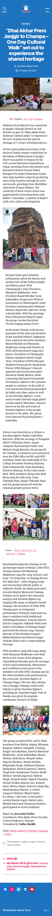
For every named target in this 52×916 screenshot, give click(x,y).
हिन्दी (11, 119)
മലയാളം (39, 119)
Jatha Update (13, 845)
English (24, 841)
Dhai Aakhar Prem (29, 66)
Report (26, 24)
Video (8, 834)
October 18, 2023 (27, 70)
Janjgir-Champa (37, 841)
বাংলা (25, 119)
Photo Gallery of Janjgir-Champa (29, 830)
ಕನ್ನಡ (31, 119)
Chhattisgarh (13, 841)
